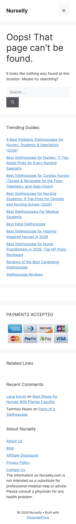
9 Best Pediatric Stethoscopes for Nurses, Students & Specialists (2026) (34, 144)
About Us (14, 441)
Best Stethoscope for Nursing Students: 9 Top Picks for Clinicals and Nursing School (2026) (35, 199)
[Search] (12, 102)
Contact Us (15, 470)
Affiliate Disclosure (22, 455)
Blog (10, 448)
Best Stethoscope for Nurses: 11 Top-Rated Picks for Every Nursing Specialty (38, 163)
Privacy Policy (18, 462)
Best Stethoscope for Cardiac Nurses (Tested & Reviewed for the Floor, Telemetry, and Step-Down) (37, 181)
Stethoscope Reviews (24, 274)
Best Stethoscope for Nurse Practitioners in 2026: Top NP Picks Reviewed (36, 249)
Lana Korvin (16, 396)
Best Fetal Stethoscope (26, 224)
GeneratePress (38, 517)
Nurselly (17, 10)
